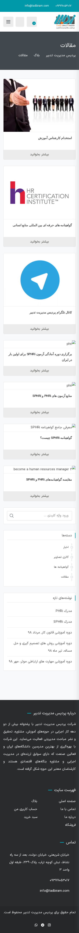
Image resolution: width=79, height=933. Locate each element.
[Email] (30, 925)
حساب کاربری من (25, 809)
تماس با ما (68, 809)
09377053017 (63, 6)
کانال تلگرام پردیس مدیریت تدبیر (51, 312)
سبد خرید (30, 817)
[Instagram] (49, 925)
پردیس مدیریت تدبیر (38, 912)
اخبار (66, 547)
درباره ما (70, 817)
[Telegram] (42, 925)
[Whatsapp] (36, 925)
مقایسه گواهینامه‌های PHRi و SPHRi (49, 479)
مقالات (65, 577)
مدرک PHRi (64, 611)
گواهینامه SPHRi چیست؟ (56, 437)
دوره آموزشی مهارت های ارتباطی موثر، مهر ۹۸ (40, 661)
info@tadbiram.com (37, 6)
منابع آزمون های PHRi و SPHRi (52, 396)
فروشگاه (70, 825)
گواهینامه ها (61, 567)
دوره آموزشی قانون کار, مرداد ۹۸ (50, 632)
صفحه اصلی (67, 801)
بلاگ (34, 801)
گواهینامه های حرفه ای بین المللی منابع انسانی (42, 225)
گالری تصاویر (61, 557)
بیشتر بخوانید (39, 154)
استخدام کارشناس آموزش (55, 138)
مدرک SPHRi (63, 621)
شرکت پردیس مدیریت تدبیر (55, 724)
